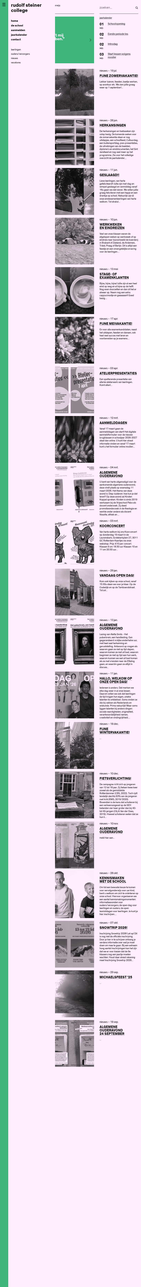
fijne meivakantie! (116, 323)
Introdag (113, 44)
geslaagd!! (109, 175)
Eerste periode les (118, 34)
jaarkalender (19, 35)
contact (16, 39)
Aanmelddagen (113, 423)
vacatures (16, 62)
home (14, 21)
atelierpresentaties (118, 373)
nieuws (14, 58)
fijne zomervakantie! (119, 76)
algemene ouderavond (111, 474)
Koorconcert (112, 526)
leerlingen (16, 49)
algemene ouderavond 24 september (112, 1030)
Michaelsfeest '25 (116, 977)
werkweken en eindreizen (112, 226)
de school (17, 25)
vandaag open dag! (117, 575)
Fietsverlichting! (115, 778)
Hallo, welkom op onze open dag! (116, 680)
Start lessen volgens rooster (119, 55)
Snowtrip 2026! (113, 927)
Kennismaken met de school (113, 879)
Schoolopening (116, 24)
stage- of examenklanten (114, 276)
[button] (90, 40)
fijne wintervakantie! (115, 730)
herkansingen (113, 125)
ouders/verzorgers (20, 54)
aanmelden (18, 30)
